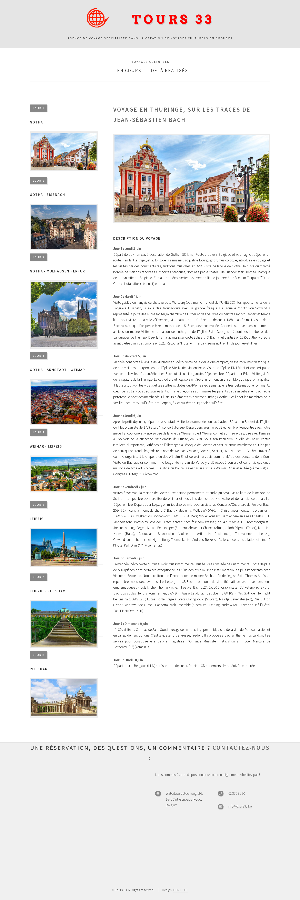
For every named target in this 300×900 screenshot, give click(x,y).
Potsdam (39, 669)
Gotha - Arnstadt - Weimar (57, 370)
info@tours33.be (240, 806)
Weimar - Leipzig (46, 446)
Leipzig (37, 519)
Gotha (36, 122)
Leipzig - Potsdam (48, 591)
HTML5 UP (180, 890)
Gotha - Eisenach (47, 194)
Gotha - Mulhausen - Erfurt (59, 271)
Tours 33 (173, 19)
